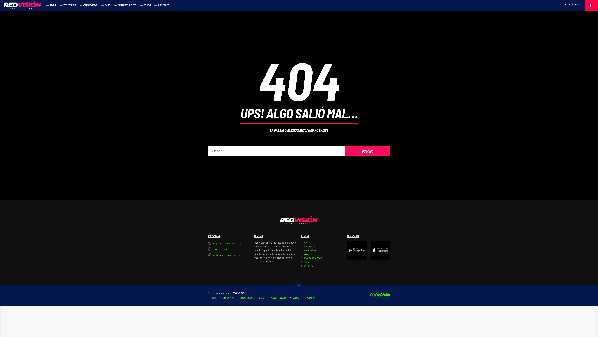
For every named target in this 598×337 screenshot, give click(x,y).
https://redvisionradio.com (227, 243)
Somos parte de (262, 261)
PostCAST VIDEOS (127, 5)
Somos (147, 5)
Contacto (163, 5)
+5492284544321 (222, 249)
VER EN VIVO (69, 5)
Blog (107, 5)
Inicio (53, 5)
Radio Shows (90, 5)
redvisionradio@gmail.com (227, 255)
